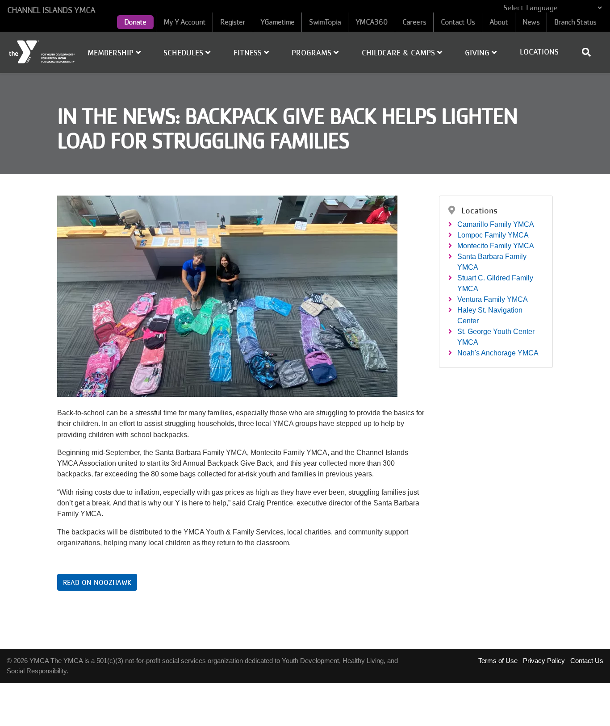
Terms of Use (498, 660)
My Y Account (184, 21)
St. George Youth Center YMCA (496, 337)
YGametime (277, 21)
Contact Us (458, 21)
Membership (112, 52)
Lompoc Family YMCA (493, 235)
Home (42, 52)
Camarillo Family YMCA (495, 224)
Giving (478, 52)
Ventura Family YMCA (492, 299)
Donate (135, 21)
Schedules (184, 52)
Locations (539, 51)
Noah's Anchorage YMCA (498, 353)
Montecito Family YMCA (495, 246)
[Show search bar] (589, 52)
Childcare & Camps (399, 52)
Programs (313, 52)
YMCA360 (371, 21)
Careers (414, 21)
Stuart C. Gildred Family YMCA (495, 283)
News (530, 21)
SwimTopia (325, 21)
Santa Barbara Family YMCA (491, 262)
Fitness (249, 52)
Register (233, 21)
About (498, 21)
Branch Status (575, 21)
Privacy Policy (544, 660)
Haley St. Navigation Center (489, 315)
